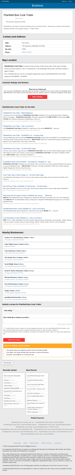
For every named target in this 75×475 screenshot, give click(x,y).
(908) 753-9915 (27, 52)
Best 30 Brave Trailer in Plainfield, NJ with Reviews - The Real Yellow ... (26, 186)
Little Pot (9, 380)
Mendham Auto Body (12, 401)
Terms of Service (47, 443)
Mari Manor (9, 398)
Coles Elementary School (15, 251)
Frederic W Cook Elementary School (19, 237)
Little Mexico (10, 383)
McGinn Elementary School (16, 277)
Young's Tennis (12, 290)
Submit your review (14, 340)
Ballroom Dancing (34, 400)
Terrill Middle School (14, 264)
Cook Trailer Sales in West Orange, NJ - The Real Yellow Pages (23, 175)
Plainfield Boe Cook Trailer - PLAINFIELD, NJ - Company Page (23, 135)
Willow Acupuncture (34, 412)
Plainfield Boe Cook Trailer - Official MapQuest (18, 113)
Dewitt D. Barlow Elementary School (19, 270)
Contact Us (57, 443)
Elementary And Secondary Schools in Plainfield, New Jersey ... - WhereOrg (27, 195)
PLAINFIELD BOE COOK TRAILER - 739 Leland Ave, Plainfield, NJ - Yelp (26, 162)
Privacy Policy (34, 443)
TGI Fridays (10, 395)
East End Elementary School (16, 284)
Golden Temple (11, 385)
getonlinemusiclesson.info (15, 297)
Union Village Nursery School (16, 244)
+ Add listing (5, 1)
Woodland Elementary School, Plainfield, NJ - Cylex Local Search (24, 208)
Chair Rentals (7, 362)
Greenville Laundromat (35, 393)
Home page (17, 443)
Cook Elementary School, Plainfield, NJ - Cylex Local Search (22, 218)
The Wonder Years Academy (16, 257)
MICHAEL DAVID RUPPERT (13, 388)
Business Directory (37, 6)
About (25, 443)
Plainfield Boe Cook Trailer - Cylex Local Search (18, 126)
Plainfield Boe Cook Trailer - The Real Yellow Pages (19, 148)
